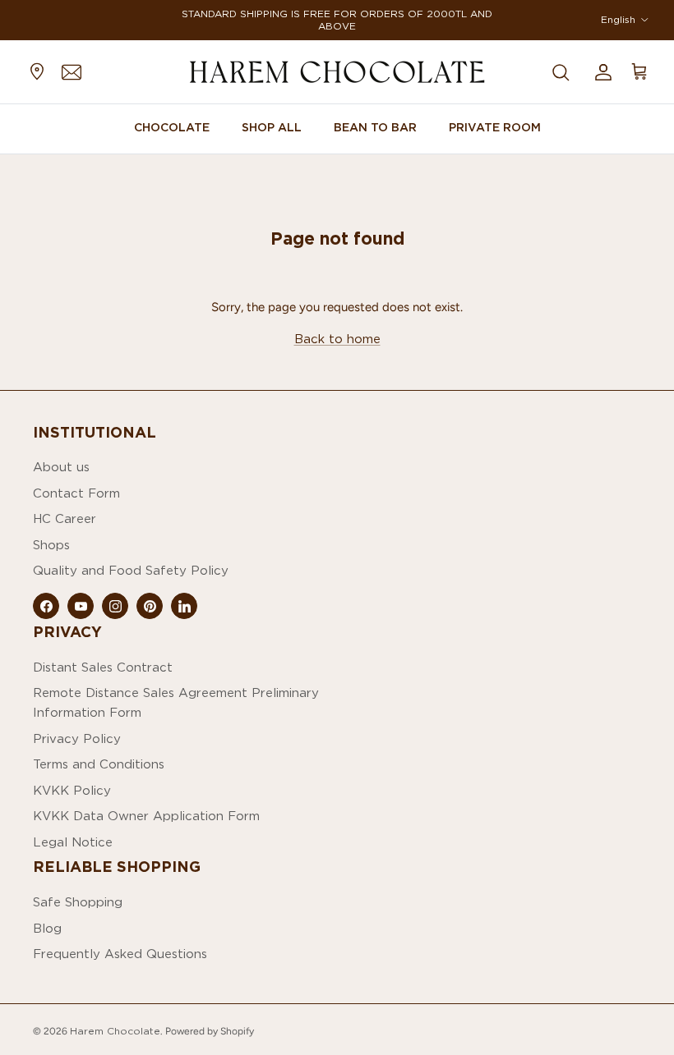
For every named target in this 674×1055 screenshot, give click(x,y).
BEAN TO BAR (375, 127)
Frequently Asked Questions (120, 953)
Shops (51, 545)
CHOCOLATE (172, 127)
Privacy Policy (77, 738)
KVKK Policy (72, 790)
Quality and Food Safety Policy (131, 570)
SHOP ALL (272, 127)
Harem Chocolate (115, 1031)
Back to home (337, 338)
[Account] (600, 71)
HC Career (64, 518)
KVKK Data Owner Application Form (146, 815)
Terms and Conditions (98, 764)
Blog (47, 928)
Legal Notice (73, 842)
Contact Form (76, 493)
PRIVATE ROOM (495, 127)
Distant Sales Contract (103, 667)
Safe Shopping (77, 902)
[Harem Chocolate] (337, 72)
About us (61, 467)
